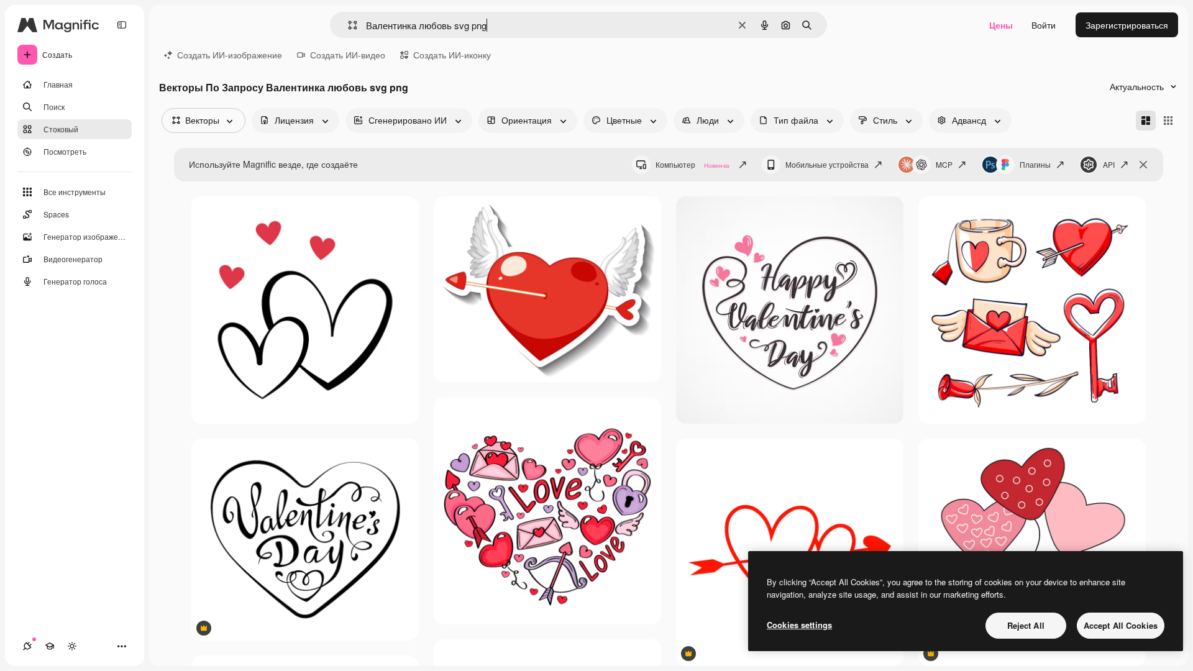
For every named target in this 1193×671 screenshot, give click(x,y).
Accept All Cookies (1121, 625)
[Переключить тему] (72, 646)
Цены (1001, 25)
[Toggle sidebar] (122, 25)
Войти (1043, 25)
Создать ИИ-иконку (452, 54)
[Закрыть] (1143, 165)
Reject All (1025, 625)
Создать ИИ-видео (347, 54)
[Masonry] (1146, 120)
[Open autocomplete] (348, 25)
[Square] (1168, 120)
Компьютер (692, 164)
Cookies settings (799, 625)
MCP (944, 164)
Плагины (1035, 164)
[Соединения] (27, 646)
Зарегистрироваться (1127, 25)
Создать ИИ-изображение (229, 54)
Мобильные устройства (827, 164)
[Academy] (50, 646)
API (1109, 164)
